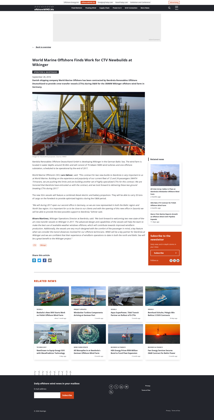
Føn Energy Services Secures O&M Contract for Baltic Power (161, 351)
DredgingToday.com (105, 2)
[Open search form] (169, 8)
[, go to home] (44, 8)
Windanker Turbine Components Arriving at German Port (88, 313)
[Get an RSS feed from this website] (111, 392)
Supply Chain (104, 8)
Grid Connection (131, 8)
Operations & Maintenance (45, 72)
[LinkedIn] (177, 260)
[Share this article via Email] (50, 260)
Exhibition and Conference (140, 2)
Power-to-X (117, 8)
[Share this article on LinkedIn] (34, 260)
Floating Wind (90, 8)
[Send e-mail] (126, 387)
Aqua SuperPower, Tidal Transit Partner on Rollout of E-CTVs (125, 313)
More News (145, 8)
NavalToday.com (121, 2)
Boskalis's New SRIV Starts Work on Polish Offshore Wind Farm (51, 313)
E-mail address (40, 389)
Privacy (147, 386)
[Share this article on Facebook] (44, 260)
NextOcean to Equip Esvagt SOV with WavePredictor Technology (51, 351)
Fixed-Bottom (76, 8)
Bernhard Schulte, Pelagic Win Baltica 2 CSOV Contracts (161, 313)
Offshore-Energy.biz (71, 2)
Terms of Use (146, 390)
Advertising (174, 2)
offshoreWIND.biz (88, 2)
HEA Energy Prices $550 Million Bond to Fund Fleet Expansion (124, 351)
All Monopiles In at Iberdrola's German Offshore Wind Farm (87, 351)
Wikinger (43, 245)
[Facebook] (171, 260)
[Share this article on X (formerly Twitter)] (39, 260)
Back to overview (43, 47)
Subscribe (159, 253)
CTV (34, 245)
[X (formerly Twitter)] (174, 260)
